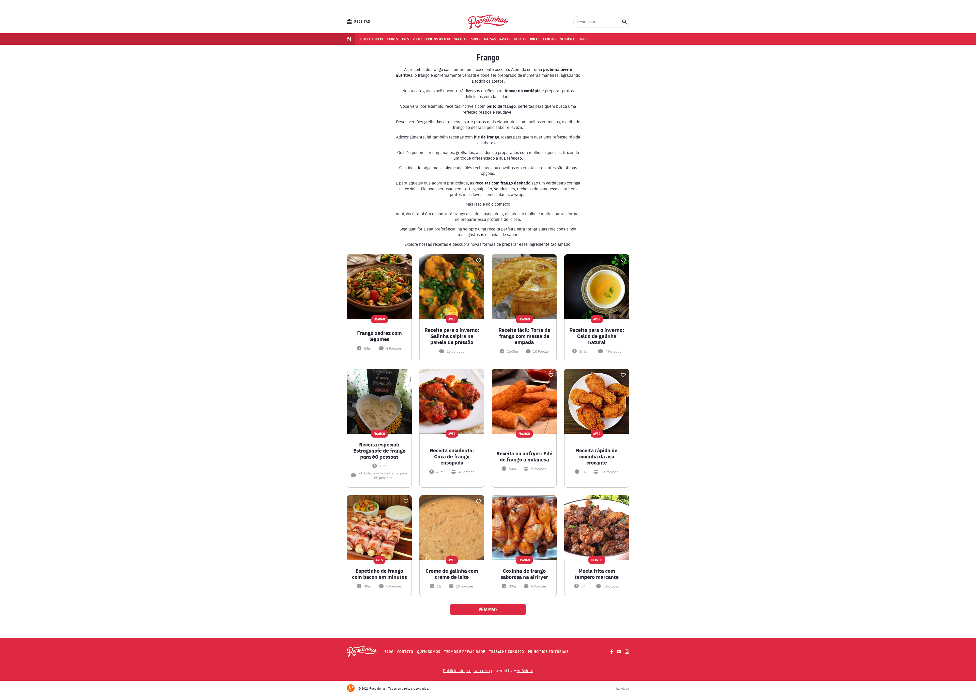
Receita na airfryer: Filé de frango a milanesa (524, 456)
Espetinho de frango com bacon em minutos (379, 574)
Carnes (392, 39)
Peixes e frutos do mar (432, 39)
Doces (535, 39)
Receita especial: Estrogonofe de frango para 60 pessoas (379, 450)
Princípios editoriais (548, 651)
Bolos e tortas (371, 39)
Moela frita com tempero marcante (597, 574)
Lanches (549, 39)
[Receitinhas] (488, 21)
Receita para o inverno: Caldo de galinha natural (596, 336)
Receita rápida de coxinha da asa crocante (596, 456)
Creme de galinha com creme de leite (451, 574)
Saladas (460, 39)
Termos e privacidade (464, 651)
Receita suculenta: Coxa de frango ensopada (452, 456)
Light (583, 39)
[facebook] (612, 651)
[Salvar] (406, 260)
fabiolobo (622, 688)
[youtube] (619, 651)
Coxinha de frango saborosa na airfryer (524, 574)
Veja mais (488, 609)
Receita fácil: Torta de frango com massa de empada (524, 336)
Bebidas (520, 39)
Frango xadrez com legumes (379, 336)
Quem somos (428, 651)
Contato (405, 651)
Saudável (567, 39)
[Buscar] (624, 21)
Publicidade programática (466, 670)
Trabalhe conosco (506, 651)
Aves (405, 39)
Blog (389, 651)
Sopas (475, 39)
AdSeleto (525, 670)
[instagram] (627, 651)
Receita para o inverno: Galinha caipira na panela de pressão (451, 336)
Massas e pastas (497, 39)
